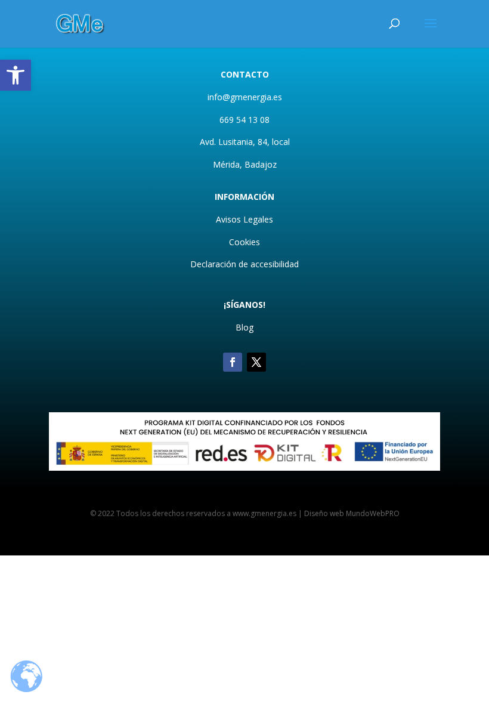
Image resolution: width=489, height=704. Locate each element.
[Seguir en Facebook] (232, 362)
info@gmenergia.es (245, 97)
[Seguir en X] (256, 362)
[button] (15, 75)
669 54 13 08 (244, 119)
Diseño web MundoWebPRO (352, 513)
